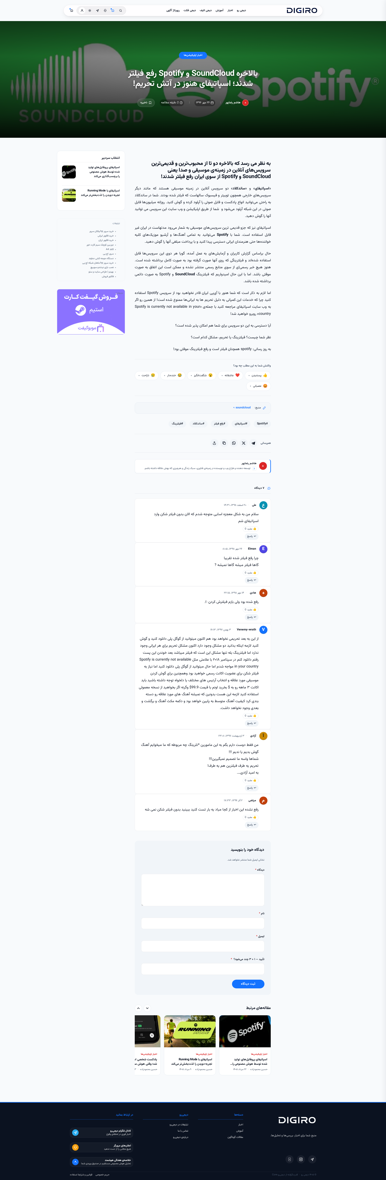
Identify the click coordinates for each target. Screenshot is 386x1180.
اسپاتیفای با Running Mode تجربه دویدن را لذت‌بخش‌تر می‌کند (100, 193)
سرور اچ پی (108, 254)
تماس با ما (183, 1131)
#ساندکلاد (198, 424)
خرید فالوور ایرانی (106, 236)
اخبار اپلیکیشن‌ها (193, 55)
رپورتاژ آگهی (173, 10)
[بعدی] (138, 1008)
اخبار (230, 10)
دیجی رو (241, 10)
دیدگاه (259, 870)
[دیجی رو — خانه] (302, 10)
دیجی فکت (190, 10)
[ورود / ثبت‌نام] (82, 10)
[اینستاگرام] (301, 1159)
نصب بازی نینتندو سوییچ (102, 267)
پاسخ (250, 536)
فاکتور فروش (108, 276)
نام (261, 913)
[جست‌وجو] (120, 10)
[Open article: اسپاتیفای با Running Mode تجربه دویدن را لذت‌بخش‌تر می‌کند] (69, 195)
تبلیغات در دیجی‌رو (179, 1125)
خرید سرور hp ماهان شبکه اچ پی (98, 263)
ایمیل (260, 936)
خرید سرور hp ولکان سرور (101, 231)
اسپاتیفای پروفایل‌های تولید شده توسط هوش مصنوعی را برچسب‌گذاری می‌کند (104, 172)
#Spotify (262, 424)
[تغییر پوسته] (90, 10)
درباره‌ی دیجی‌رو (180, 1137)
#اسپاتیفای (241, 424)
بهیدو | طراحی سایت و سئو (101, 272)
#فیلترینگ (177, 424)
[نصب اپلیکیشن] (289, 1159)
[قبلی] (147, 1008)
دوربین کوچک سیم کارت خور (100, 245)
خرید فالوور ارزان (106, 240)
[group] (203, 1045)
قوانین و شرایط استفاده (81, 1175)
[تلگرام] (312, 1159)
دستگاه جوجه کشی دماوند (101, 258)
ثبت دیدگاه (248, 984)
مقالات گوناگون (235, 1137)
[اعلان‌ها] (105, 10)
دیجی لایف (206, 10)
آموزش (219, 10)
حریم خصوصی (102, 1175)
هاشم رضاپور (233, 102)
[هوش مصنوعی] (113, 10)
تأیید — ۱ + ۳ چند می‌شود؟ (247, 959)
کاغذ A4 (110, 249)
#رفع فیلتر (219, 424)
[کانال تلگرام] (97, 10)
